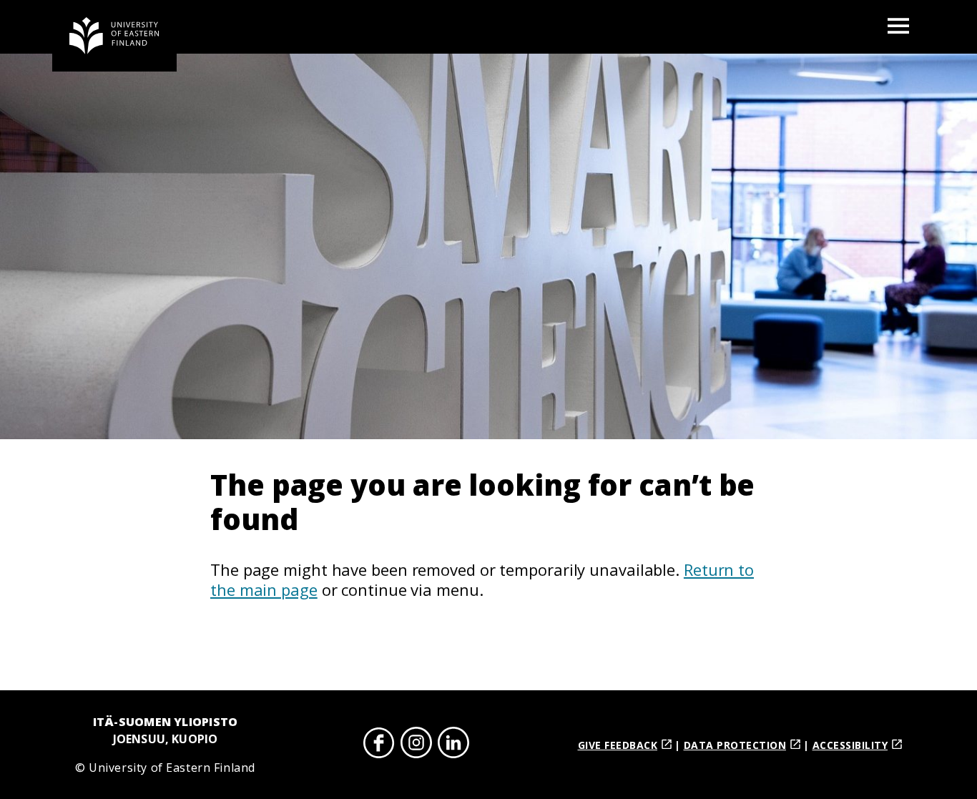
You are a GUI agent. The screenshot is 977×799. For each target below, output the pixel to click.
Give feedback (618, 745)
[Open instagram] (416, 745)
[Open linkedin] (453, 745)
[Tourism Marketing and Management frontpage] (114, 35)
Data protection (735, 745)
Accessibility (850, 745)
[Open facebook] (379, 745)
